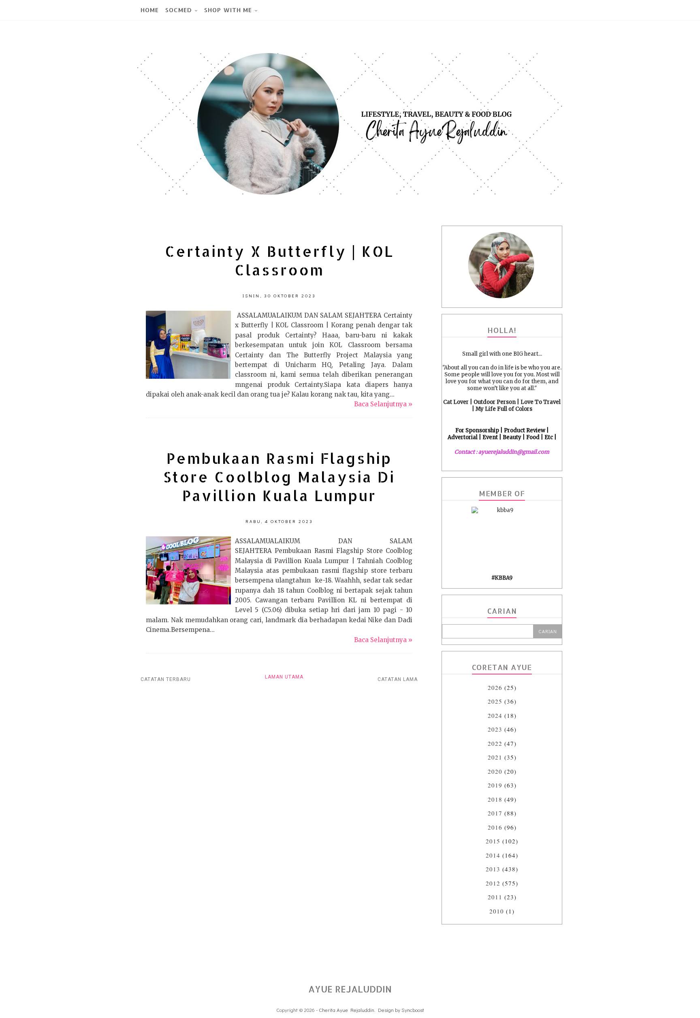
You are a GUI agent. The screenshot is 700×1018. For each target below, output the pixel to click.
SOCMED (178, 10)
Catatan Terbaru (166, 679)
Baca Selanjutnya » (383, 404)
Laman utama (284, 677)
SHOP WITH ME (228, 10)
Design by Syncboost (401, 1009)
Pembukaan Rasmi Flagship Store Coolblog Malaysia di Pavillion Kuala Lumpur (279, 477)
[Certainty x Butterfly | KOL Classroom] (188, 376)
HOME (150, 10)
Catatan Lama (398, 679)
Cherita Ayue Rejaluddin (346, 1009)
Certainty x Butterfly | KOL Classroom (279, 260)
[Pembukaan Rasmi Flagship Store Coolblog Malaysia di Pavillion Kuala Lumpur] (188, 602)
